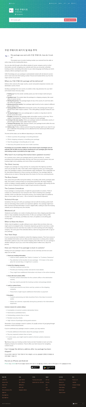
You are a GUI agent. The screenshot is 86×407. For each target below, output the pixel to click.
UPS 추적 (4, 387)
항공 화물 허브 (5, 397)
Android (14, 363)
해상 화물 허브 (5, 395)
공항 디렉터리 (22, 379)
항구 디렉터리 (22, 382)
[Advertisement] (43, 37)
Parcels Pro (53, 3)
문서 (47, 384)
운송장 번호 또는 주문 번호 (38, 382)
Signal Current (62, 392)
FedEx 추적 (4, 384)
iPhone (7, 363)
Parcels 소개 (75, 379)
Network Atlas (62, 384)
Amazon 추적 (5, 382)
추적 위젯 (48, 390)
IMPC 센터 (21, 387)
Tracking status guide (37, 379)
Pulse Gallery (62, 387)
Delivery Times (62, 379)
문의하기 (74, 387)
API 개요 (47, 379)
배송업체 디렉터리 (23, 390)
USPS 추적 (4, 379)
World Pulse (61, 390)
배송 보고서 (61, 382)
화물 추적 (4, 392)
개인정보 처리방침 (76, 384)
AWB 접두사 (21, 384)
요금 (47, 387)
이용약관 (74, 382)
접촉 (69, 3)
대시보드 (47, 382)
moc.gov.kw (20, 14)
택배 (61, 3)
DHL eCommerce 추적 (7, 390)
